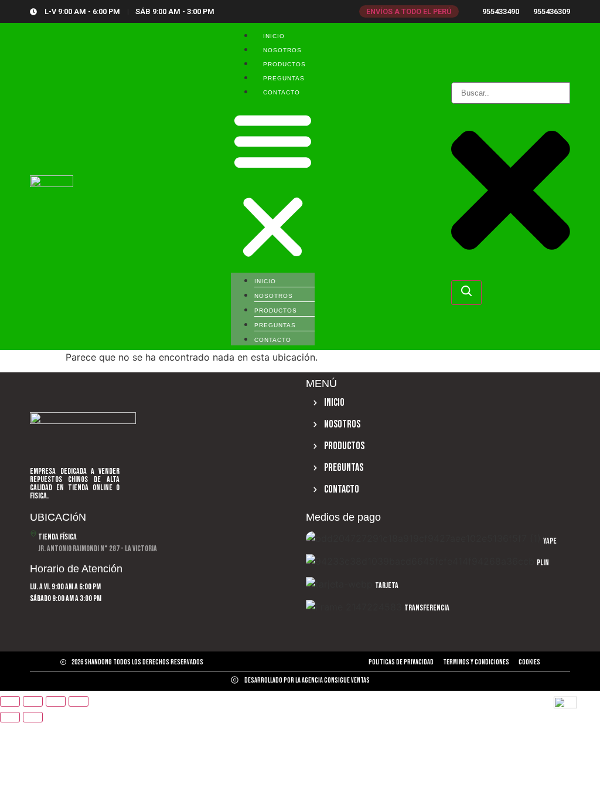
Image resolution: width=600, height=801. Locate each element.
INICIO (274, 36)
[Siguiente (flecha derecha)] (33, 717)
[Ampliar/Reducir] (10, 701)
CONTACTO (281, 92)
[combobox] (510, 93)
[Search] (466, 292)
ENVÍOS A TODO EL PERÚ (409, 11)
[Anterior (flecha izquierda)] (10, 717)
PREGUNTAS (284, 78)
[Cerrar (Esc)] (78, 701)
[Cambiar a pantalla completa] (33, 701)
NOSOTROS (282, 50)
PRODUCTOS (284, 64)
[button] (273, 185)
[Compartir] (56, 701)
